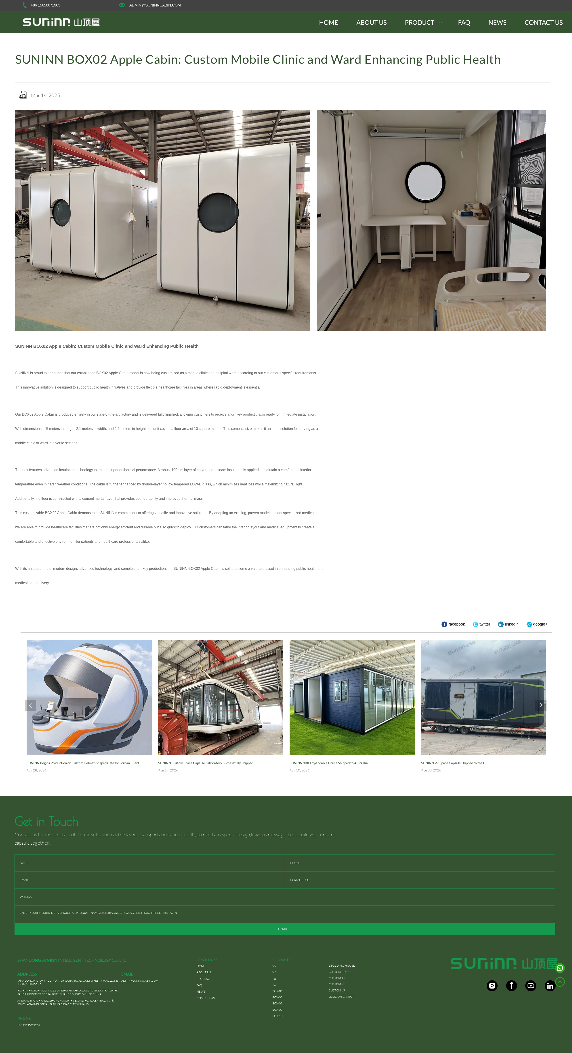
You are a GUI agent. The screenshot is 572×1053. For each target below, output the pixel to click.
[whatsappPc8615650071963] (560, 969)
